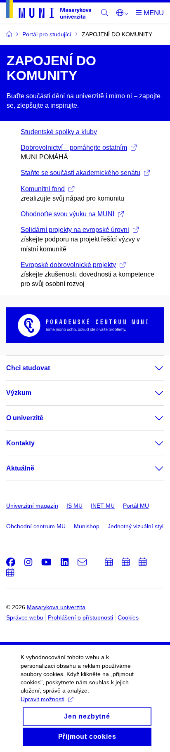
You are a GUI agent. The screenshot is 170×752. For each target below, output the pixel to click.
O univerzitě (24, 417)
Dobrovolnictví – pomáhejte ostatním (74, 147)
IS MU (74, 505)
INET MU (103, 505)
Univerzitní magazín (32, 505)
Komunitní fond (43, 188)
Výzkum (18, 392)
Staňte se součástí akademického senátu (80, 172)
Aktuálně (20, 468)
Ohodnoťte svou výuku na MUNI (67, 214)
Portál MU (136, 505)
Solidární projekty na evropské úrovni (75, 229)
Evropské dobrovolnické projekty (68, 264)
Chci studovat (28, 367)
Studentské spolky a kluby (59, 131)
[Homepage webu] (48, 11)
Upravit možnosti (42, 699)
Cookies (128, 617)
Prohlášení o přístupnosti (80, 617)
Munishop (86, 526)
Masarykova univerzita (56, 607)
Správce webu (24, 617)
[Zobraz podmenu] (151, 368)
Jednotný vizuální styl (135, 526)
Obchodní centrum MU (36, 526)
